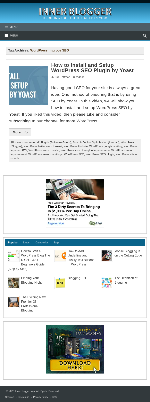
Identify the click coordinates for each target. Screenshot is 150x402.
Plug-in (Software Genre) (55, 142)
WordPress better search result (43, 146)
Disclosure (23, 397)
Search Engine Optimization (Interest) (96, 142)
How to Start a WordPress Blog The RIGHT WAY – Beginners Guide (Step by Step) (29, 260)
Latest (26, 242)
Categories (42, 242)
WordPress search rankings (45, 154)
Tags (56, 242)
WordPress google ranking (105, 146)
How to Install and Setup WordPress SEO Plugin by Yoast (92, 67)
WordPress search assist (44, 150)
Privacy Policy (40, 397)
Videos (80, 76)
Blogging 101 (77, 278)
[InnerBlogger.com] (75, 6)
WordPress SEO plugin (100, 154)
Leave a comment (24, 142)
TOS (54, 397)
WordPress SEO (74, 154)
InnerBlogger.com (25, 391)
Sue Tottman (62, 76)
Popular (13, 242)
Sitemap (9, 397)
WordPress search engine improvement (85, 150)
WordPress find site (76, 146)
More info (20, 132)
